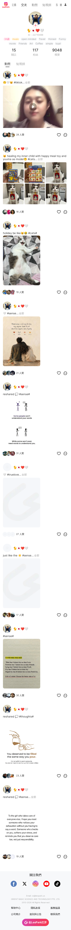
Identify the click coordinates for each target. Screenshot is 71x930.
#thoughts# (26, 716)
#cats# (32, 233)
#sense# (24, 394)
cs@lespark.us (38, 896)
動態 (35, 5)
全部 (27, 82)
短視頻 (46, 5)
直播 (13, 5)
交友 (24, 5)
